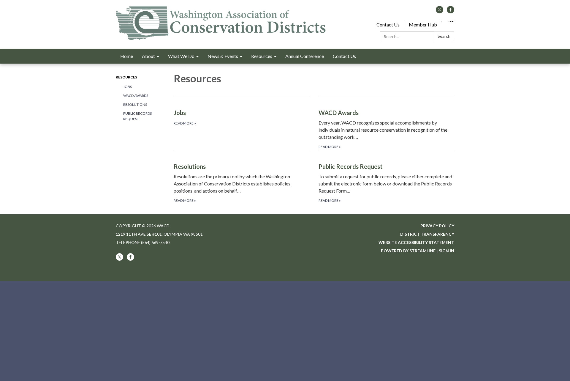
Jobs (127, 86)
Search (444, 36)
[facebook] (450, 11)
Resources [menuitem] (261, 56)
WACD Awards (135, 95)
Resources (126, 77)
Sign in (446, 250)
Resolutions (135, 104)
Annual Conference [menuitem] (304, 56)
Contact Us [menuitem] (344, 56)
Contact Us (388, 24)
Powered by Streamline (408, 250)
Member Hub (423, 24)
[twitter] (439, 11)
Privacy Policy (437, 225)
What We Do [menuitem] (181, 56)
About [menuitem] (148, 56)
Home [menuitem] (126, 56)
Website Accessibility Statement (416, 242)
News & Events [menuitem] (223, 56)
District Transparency (427, 234)
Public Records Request (137, 116)
